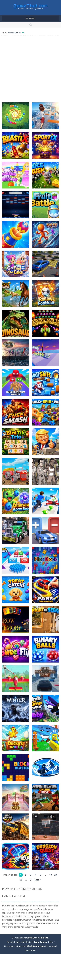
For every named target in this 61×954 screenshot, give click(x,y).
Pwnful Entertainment (36, 937)
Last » (37, 879)
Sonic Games (40, 942)
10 (50, 874)
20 (55, 874)
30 (21, 879)
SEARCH (31, 25)
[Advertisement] (30, 69)
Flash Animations (36, 946)
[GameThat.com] (30, 6)
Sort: (4, 32)
